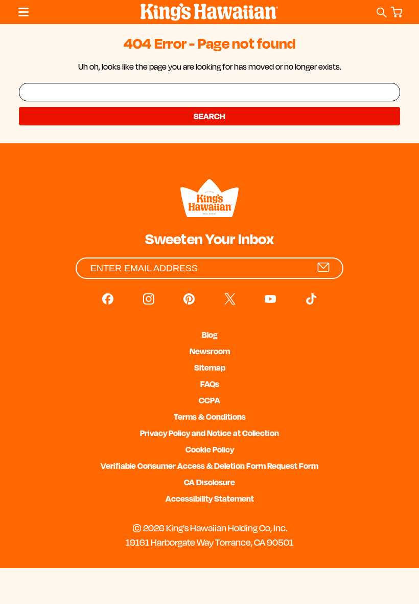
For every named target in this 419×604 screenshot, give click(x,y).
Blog (210, 334)
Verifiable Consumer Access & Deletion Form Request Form (209, 465)
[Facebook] (107, 299)
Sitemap (209, 367)
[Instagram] (148, 299)
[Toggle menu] (21, 12)
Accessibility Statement (210, 498)
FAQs (209, 384)
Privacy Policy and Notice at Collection (209, 433)
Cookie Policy (209, 449)
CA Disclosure (209, 482)
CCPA (209, 400)
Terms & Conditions (210, 416)
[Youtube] (270, 299)
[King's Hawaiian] (209, 199)
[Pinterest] (189, 299)
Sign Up (323, 267)
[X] (230, 299)
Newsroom (210, 351)
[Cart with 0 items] (398, 12)
